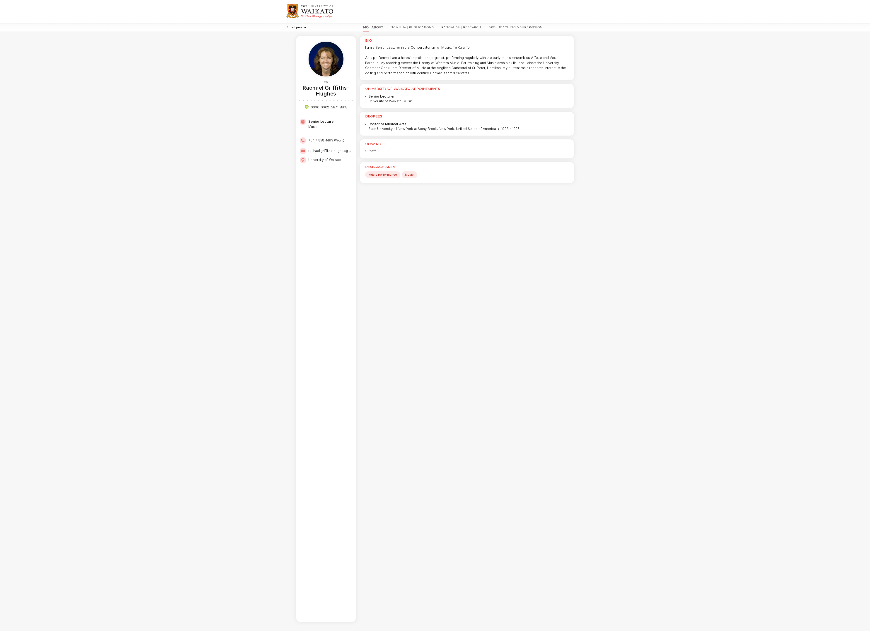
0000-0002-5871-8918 (329, 107)
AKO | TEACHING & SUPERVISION (516, 27)
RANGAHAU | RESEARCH (461, 27)
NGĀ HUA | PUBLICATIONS (412, 27)
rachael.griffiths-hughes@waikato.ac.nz (330, 151)
